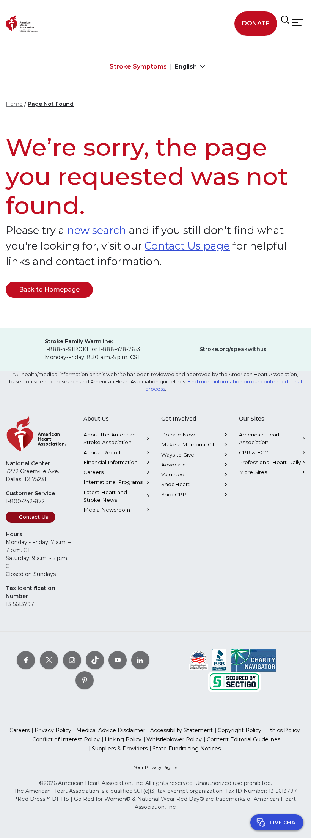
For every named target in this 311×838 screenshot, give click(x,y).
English (186, 66)
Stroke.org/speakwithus (233, 349)
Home (14, 103)
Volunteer (173, 474)
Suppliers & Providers (120, 748)
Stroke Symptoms (138, 66)
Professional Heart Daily (270, 462)
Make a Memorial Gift (188, 444)
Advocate (173, 464)
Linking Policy (123, 739)
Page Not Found (51, 103)
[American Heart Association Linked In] (140, 659)
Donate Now (178, 435)
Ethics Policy (283, 730)
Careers (93, 472)
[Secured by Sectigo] (234, 681)
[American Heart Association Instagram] (72, 659)
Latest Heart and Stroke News (105, 496)
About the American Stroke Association (109, 438)
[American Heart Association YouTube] (117, 659)
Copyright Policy (239, 730)
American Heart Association (259, 438)
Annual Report (102, 452)
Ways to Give (177, 455)
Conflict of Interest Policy (66, 739)
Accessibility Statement (181, 730)
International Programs (113, 482)
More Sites (253, 472)
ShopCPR (173, 494)
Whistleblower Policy (174, 739)
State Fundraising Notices (186, 748)
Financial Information (110, 462)
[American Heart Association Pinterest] (84, 679)
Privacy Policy (53, 730)
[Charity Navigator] (253, 659)
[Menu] (297, 22)
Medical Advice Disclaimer (110, 730)
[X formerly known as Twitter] (49, 659)
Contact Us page (187, 246)
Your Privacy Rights (155, 767)
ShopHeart (175, 484)
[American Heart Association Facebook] (26, 659)
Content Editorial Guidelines (243, 739)
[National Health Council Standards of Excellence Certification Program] (198, 659)
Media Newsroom (106, 510)
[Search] (285, 19)
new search (96, 230)
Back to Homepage (49, 289)
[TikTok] (95, 659)
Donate (256, 23)
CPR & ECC (253, 452)
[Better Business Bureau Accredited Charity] (219, 659)
